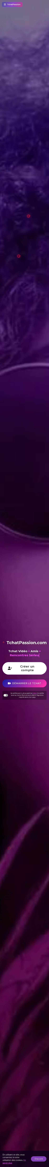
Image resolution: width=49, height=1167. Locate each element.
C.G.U (35, 693)
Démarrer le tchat (26, 683)
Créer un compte (27, 668)
